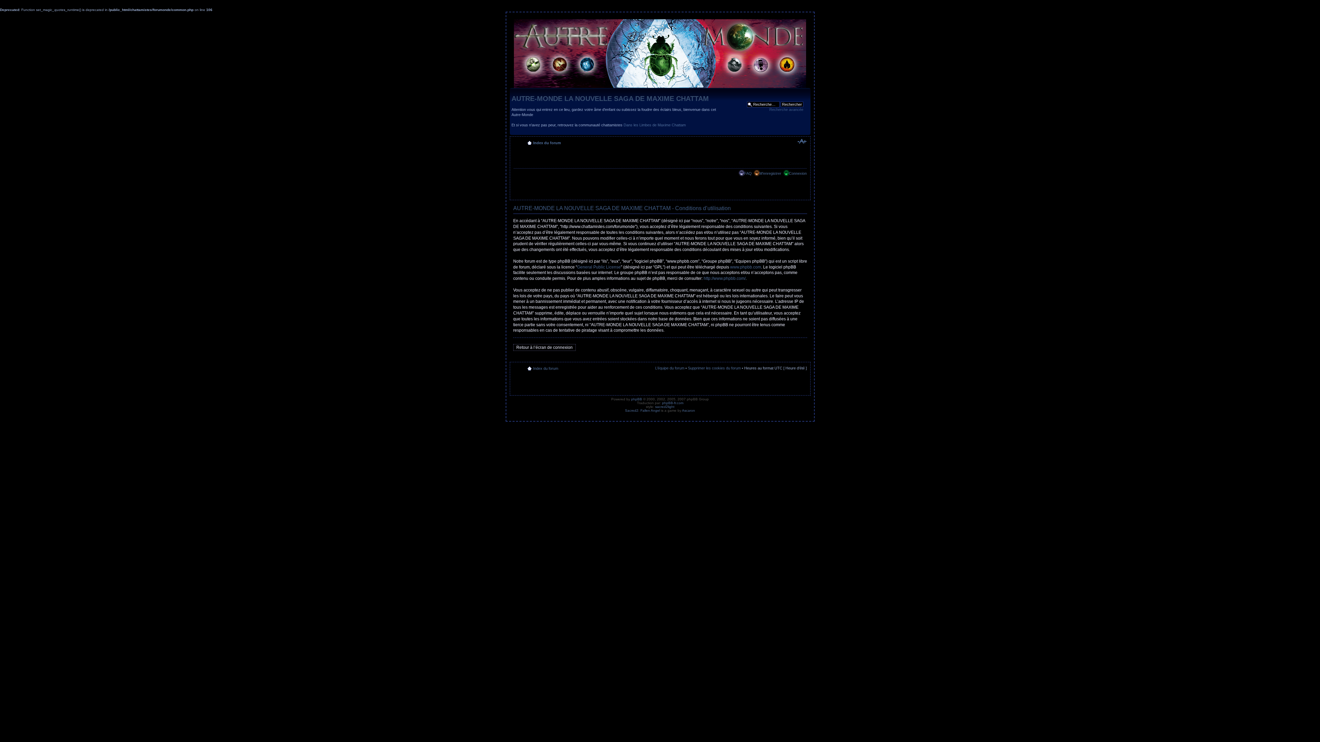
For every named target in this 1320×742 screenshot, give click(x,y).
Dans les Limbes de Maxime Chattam (655, 125)
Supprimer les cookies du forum (714, 368)
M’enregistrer (770, 173)
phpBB (636, 399)
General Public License (599, 267)
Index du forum (547, 143)
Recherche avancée (786, 109)
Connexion (798, 173)
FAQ (748, 173)
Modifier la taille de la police (802, 141)
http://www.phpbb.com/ (725, 278)
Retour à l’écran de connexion (544, 347)
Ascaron (688, 410)
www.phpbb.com (745, 267)
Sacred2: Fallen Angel (642, 410)
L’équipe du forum (669, 368)
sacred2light (664, 407)
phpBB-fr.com (672, 403)
